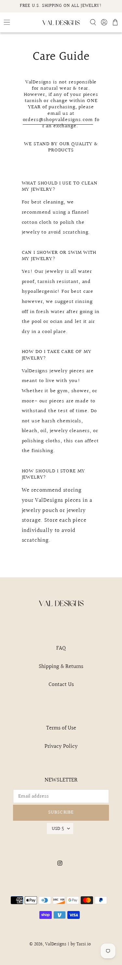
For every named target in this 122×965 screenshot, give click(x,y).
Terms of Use (61, 728)
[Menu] (20, 22)
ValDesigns (55, 944)
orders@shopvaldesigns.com (58, 120)
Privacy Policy (61, 746)
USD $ (58, 829)
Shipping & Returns (61, 666)
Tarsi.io (83, 944)
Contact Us (61, 684)
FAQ (61, 648)
